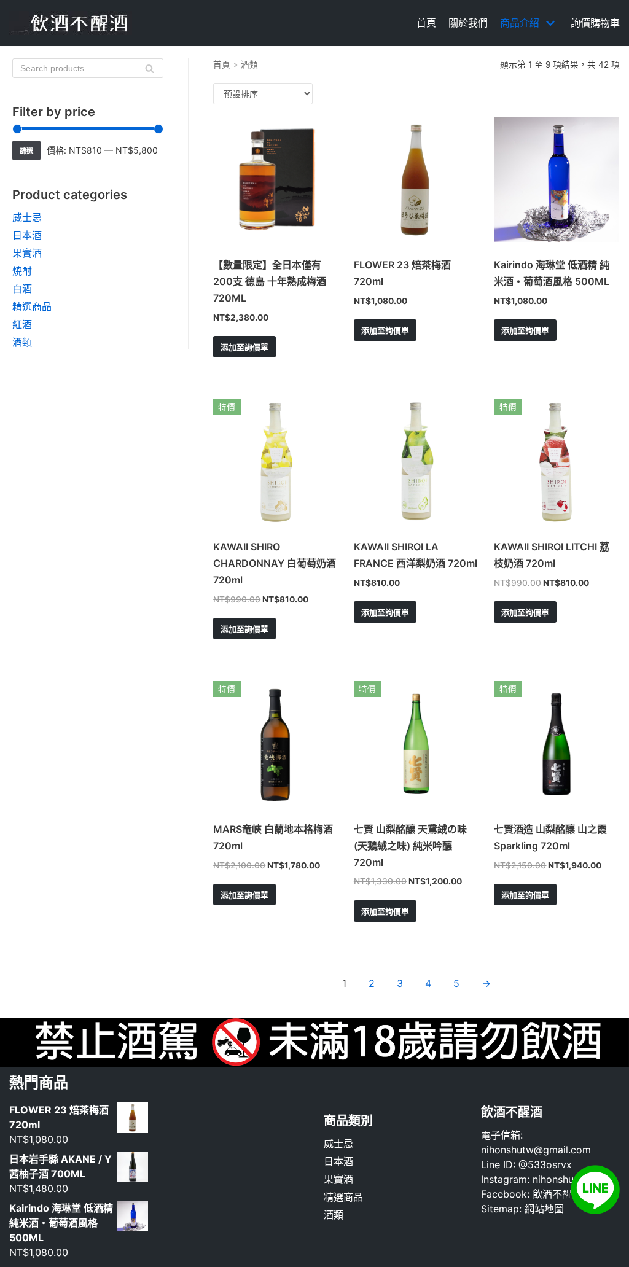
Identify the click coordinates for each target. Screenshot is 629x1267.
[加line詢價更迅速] (595, 1210)
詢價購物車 (595, 23)
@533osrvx (545, 1164)
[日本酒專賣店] (70, 23)
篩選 (26, 151)
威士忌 (27, 217)
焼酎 (22, 271)
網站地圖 (544, 1209)
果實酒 (27, 253)
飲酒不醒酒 (557, 1194)
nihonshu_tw (561, 1179)
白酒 (22, 289)
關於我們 (468, 23)
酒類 (22, 342)
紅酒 (22, 324)
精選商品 (32, 306)
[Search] (149, 68)
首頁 (426, 23)
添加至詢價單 (244, 347)
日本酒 (27, 235)
